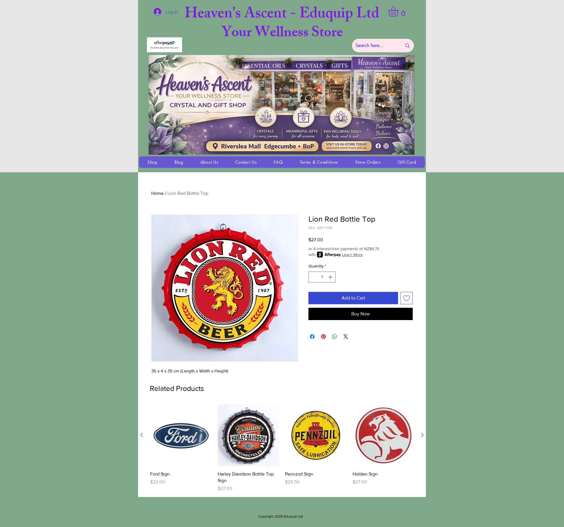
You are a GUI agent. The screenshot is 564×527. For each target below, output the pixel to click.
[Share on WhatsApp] (334, 336)
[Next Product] (422, 435)
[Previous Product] (141, 435)
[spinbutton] (322, 277)
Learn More (352, 254)
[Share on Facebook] (312, 336)
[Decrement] (313, 277)
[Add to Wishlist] (406, 298)
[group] (282, 448)
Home (157, 193)
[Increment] (331, 277)
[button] (399, 11)
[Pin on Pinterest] (323, 336)
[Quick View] (181, 435)
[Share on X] (345, 336)
